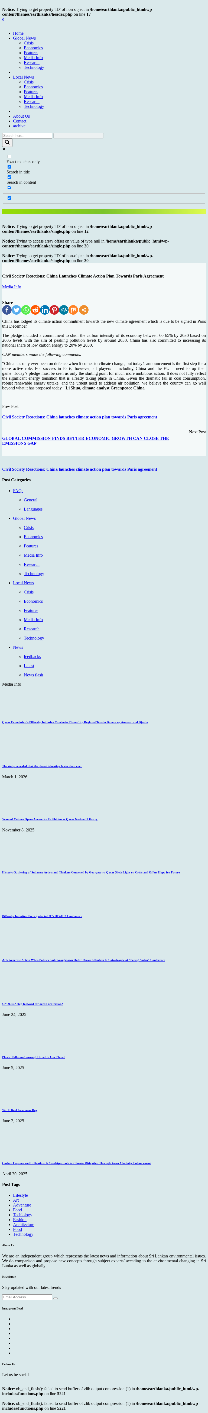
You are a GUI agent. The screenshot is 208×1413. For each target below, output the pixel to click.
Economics (33, 48)
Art (16, 1200)
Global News (24, 38)
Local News (23, 77)
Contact (19, 121)
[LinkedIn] (45, 310)
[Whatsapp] (26, 310)
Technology (34, 67)
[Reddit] (35, 310)
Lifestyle (20, 1195)
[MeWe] (64, 310)
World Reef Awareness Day (19, 1110)
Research (32, 62)
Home (18, 33)
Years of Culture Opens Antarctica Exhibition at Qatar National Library (50, 819)
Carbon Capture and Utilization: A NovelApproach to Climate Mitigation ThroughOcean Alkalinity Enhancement (76, 1163)
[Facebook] (7, 310)
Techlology (22, 1214)
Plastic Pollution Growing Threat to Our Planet (33, 1057)
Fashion (20, 1219)
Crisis (29, 43)
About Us (21, 116)
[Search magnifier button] (7, 142)
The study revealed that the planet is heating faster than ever (42, 766)
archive (19, 126)
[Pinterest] (54, 310)
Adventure (22, 1205)
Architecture (23, 1224)
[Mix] (73, 310)
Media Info (33, 57)
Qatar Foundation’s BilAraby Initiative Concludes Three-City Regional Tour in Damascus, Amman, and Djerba (75, 722)
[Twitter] (16, 310)
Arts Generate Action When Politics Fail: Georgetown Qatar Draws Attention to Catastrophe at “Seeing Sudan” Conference (83, 960)
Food (17, 1210)
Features (31, 52)
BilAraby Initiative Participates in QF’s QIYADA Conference (42, 916)
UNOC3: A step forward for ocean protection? (32, 1003)
